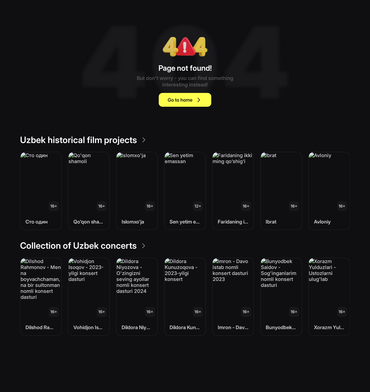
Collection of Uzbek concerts (78, 245)
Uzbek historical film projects (78, 140)
